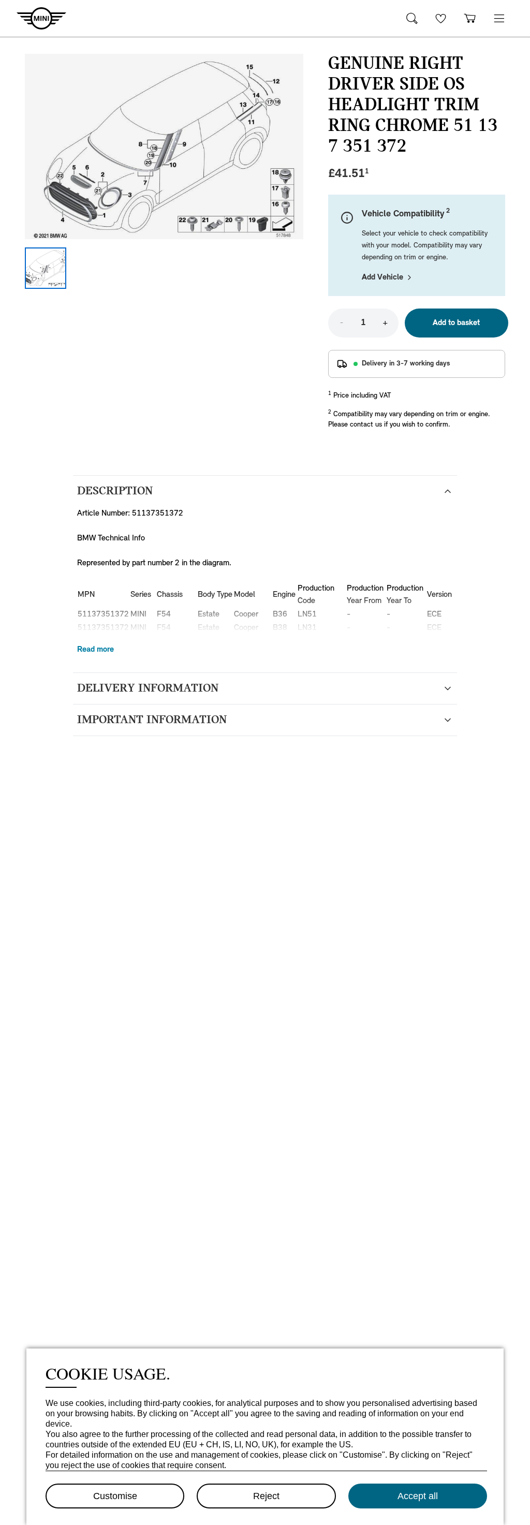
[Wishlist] (440, 18)
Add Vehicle (382, 277)
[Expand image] (164, 146)
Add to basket (456, 323)
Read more (95, 650)
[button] (498, 18)
